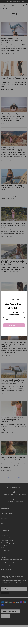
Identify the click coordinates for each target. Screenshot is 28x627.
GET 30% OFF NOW (14, 325)
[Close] (25, 293)
